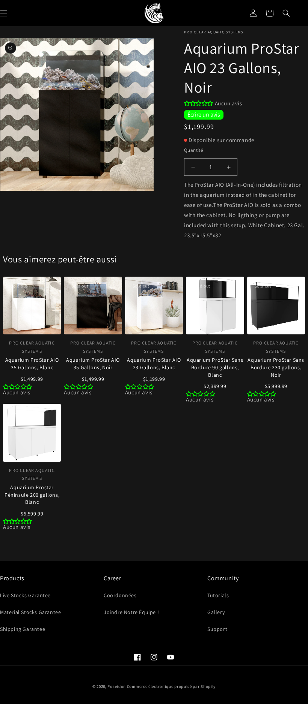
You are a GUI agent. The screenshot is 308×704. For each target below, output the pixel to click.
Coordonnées (120, 595)
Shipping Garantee (22, 629)
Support (217, 629)
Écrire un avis (203, 114)
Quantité (193, 150)
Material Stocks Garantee (30, 612)
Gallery (216, 612)
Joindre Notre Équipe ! (131, 612)
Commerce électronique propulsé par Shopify (171, 686)
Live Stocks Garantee (25, 595)
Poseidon (116, 686)
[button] (286, 13)
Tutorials (218, 595)
